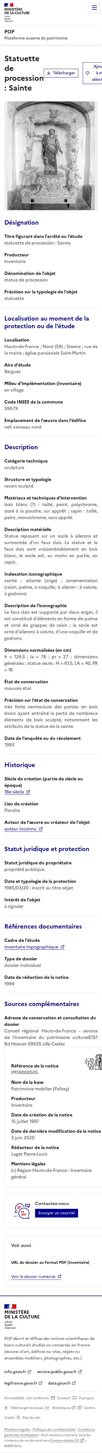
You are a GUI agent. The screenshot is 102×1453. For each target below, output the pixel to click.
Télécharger (64, 73)
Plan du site (31, 1417)
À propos (86, 1398)
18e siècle (14, 791)
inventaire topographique (31, 946)
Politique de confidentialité (54, 1429)
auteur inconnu (20, 828)
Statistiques (61, 1407)
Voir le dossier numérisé (33, 1277)
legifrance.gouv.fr (20, 1383)
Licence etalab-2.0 (65, 1440)
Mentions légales (17, 1429)
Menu (94, 7)
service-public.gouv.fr (57, 1372)
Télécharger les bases (27, 1407)
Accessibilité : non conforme (26, 1398)
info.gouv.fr (15, 1372)
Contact (63, 1398)
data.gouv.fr (59, 1383)
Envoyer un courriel (56, 1213)
